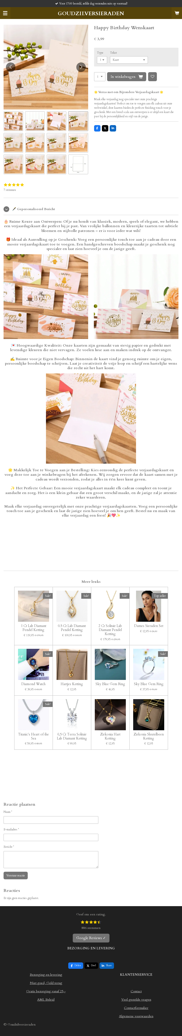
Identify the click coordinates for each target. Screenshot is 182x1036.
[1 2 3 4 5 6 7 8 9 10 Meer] (99, 76)
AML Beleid (46, 999)
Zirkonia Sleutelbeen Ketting (149, 737)
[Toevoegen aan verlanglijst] (152, 76)
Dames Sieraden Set (148, 626)
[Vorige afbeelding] (10, 67)
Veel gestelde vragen (136, 999)
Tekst (113, 53)
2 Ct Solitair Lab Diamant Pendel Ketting (110, 630)
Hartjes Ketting (72, 684)
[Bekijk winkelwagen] (177, 13)
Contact (136, 991)
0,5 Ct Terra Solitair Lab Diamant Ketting (72, 737)
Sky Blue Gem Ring (110, 684)
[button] (13, 121)
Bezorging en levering (46, 974)
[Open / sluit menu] (5, 13)
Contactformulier (136, 1008)
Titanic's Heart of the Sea (33, 737)
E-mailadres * (11, 829)
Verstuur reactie (15, 875)
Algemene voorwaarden (136, 1016)
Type (100, 53)
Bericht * (9, 847)
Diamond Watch (33, 684)
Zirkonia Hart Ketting (110, 737)
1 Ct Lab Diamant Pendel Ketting (33, 628)
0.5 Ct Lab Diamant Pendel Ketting (72, 628)
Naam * (8, 812)
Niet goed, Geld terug (46, 983)
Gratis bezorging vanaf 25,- (46, 991)
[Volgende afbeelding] (81, 67)
